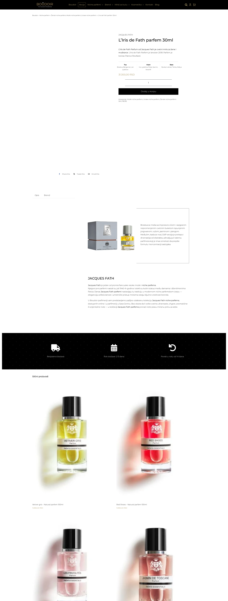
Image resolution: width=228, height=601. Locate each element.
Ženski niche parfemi (168, 99)
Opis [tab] (37, 195)
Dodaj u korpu (148, 91)
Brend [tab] (47, 195)
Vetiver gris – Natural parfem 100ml (47, 504)
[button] (186, 5)
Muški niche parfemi (135, 99)
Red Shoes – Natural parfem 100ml (131, 504)
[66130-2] (79, 100)
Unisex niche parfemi (151, 99)
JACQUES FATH (126, 35)
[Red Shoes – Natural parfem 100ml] (156, 440)
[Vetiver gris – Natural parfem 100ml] (72, 440)
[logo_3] (44, 2)
